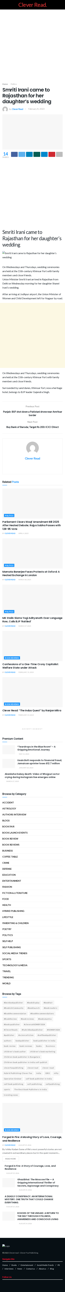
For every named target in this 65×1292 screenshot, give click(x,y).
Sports (6, 959)
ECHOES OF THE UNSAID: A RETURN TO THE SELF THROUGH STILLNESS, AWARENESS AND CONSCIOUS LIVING (38, 1216)
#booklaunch (34, 1008)
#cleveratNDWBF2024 (34, 1024)
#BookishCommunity (14, 1008)
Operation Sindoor (13, 1079)
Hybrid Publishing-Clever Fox (18, 1073)
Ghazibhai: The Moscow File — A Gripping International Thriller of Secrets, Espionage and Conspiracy (38, 1182)
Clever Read (17, 109)
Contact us (30, 1269)
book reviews (26, 1046)
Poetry (6, 929)
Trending (8, 977)
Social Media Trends (45, 1265)
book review (9, 1046)
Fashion (7, 886)
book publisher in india (44, 1041)
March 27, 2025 (24, 626)
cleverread (32, 1068)
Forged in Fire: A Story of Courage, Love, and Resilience (30, 1167)
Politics (14, 84)
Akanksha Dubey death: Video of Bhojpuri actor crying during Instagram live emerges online (32, 775)
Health (6, 905)
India (38, 1073)
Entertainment (11, 880)
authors (8, 1041)
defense (7, 868)
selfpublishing (53, 1084)
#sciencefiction (26, 1035)
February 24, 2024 (26, 715)
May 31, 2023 (24, 754)
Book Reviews (12, 658)
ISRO (47, 1073)
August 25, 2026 (24, 1145)
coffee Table (10, 856)
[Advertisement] (32, 45)
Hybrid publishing (13, 911)
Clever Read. (32, 4)
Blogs (6, 820)
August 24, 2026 (25, 1223)
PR (59, 1265)
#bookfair (48, 1003)
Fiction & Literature (15, 893)
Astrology (9, 808)
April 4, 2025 (23, 533)
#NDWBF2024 (53, 1030)
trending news (11, 1095)
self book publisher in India (39, 1079)
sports (7, 1089)
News (19, 1269)
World (6, 983)
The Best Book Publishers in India (30, 1089)
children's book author (15, 1052)
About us (42, 1269)
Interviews (9, 1269)
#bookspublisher (12, 1024)
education (9, 874)
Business (7, 850)
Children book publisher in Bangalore (22, 1057)
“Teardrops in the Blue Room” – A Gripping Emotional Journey (36, 748)
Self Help (7, 941)
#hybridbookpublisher (32, 1030)
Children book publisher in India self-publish (25, 1062)
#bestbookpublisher (13, 1003)
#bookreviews (27, 1019)
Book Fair (8, 826)
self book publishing (13, 1084)
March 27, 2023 (12, 781)
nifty (56, 1073)
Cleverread (14, 1253)
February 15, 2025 (26, 672)
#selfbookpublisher (47, 1035)
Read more (10, 1159)
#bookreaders (50, 1008)
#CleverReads (11, 1030)
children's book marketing (42, 1052)
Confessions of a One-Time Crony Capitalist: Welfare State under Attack (30, 666)
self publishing (11, 947)
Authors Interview (14, 814)
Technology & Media (14, 965)
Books (14, 1265)
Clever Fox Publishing (29, 1253)
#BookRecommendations (42, 1013)
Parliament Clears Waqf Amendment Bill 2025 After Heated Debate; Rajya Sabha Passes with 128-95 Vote (31, 525)
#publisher (9, 1035)
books (39, 1046)
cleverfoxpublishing (13, 1068)
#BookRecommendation (15, 1013)
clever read (48, 1068)
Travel (6, 971)
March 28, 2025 (24, 580)
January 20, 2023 (26, 768)
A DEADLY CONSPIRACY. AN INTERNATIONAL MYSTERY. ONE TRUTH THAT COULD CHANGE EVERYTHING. (29, 1199)
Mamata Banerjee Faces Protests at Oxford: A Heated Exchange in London (30, 573)
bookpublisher (22, 1041)
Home (5, 84)
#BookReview (10, 1019)
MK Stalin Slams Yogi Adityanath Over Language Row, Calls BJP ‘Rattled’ (32, 619)
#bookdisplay (33, 1003)
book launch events (15, 832)
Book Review (10, 838)
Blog (52, 1269)
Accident (8, 802)
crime (5, 862)
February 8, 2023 (36, 109)
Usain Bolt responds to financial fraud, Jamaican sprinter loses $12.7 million (39, 762)
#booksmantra (45, 1019)
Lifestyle (7, 917)
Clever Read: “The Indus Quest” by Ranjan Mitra (31, 710)
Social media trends (14, 953)
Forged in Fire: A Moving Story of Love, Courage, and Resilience (32, 1138)
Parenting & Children (15, 923)
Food (5, 899)
